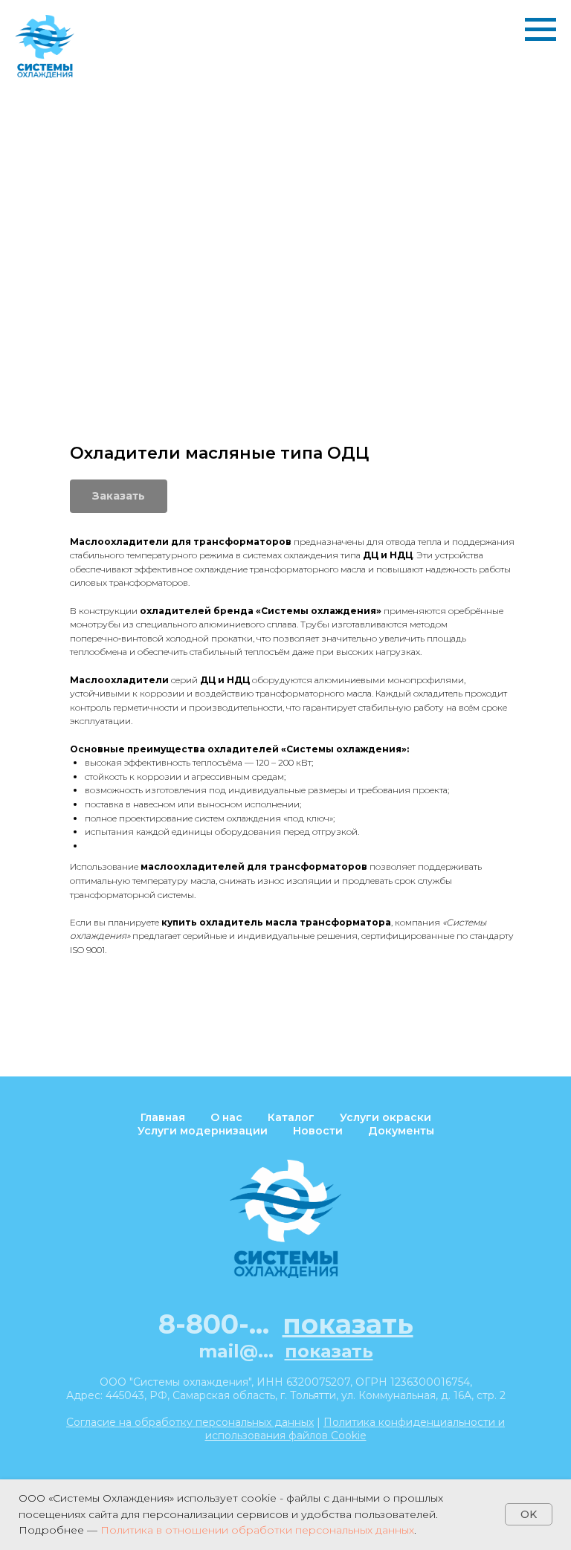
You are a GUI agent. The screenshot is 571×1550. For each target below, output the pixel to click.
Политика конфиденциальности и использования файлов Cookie (355, 1428)
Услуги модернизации (203, 1130)
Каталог (291, 1117)
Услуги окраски (385, 1117)
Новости (318, 1130)
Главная (163, 1117)
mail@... (286, 1351)
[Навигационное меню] (540, 30)
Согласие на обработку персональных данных (190, 1422)
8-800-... (285, 1324)
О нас (226, 1117)
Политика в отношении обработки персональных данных (257, 1530)
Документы (401, 1130)
